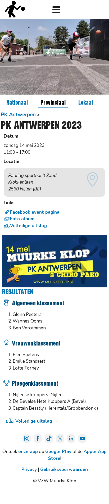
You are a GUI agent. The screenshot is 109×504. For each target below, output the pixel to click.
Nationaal (17, 103)
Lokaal (85, 103)
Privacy (29, 469)
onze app (28, 452)
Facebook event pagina (35, 212)
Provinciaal (53, 103)
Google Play (58, 452)
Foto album (22, 219)
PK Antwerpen (18, 114)
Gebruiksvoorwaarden (64, 469)
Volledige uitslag (28, 226)
